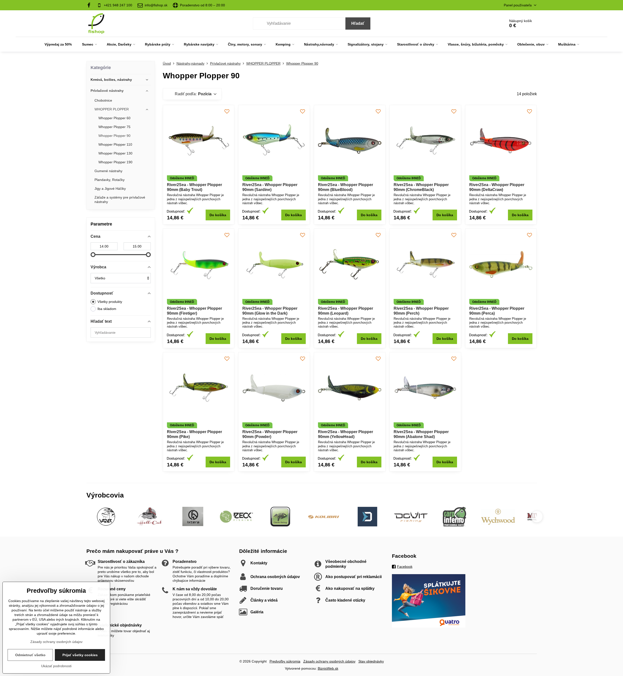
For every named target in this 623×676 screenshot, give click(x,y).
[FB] (90, 5)
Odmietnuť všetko (30, 655)
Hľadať (357, 23)
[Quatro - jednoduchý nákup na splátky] (428, 626)
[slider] (93, 254)
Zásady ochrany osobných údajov (329, 661)
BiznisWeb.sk (328, 668)
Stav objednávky (371, 661)
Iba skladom (106, 309)
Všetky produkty (109, 302)
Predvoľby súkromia (285, 661)
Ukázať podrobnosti (56, 666)
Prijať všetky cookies (80, 655)
